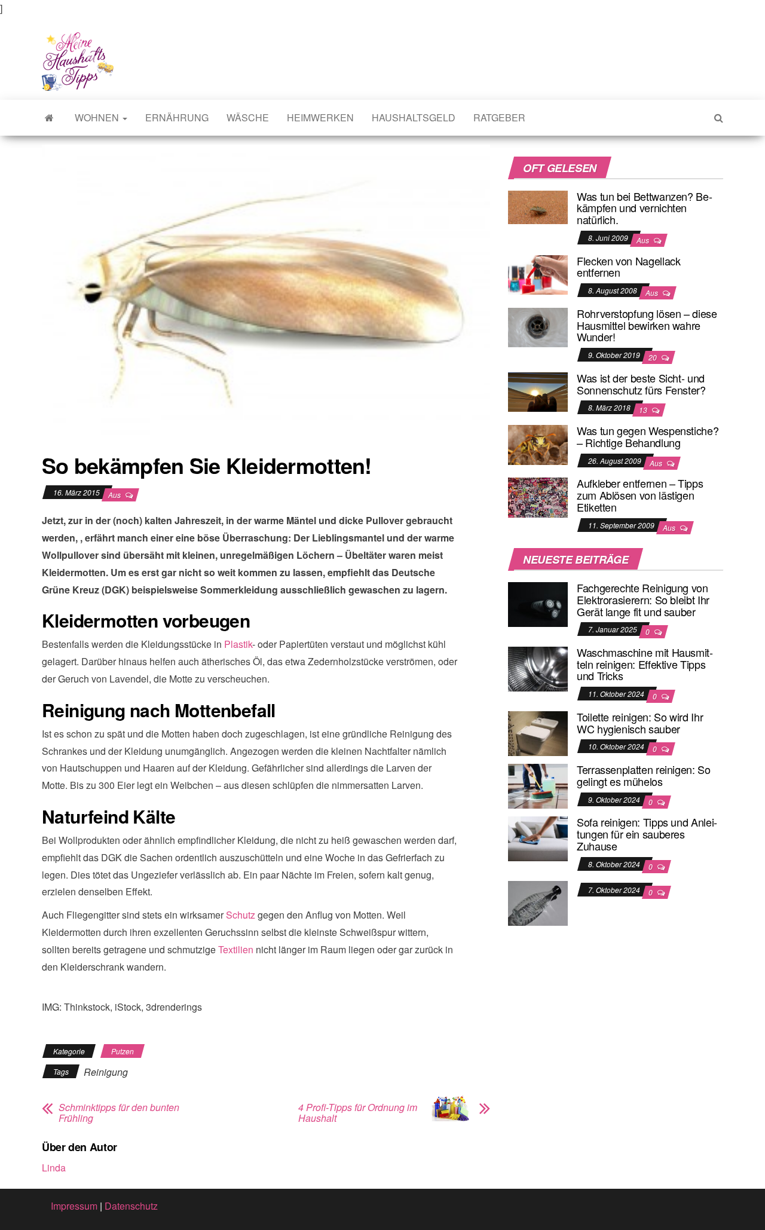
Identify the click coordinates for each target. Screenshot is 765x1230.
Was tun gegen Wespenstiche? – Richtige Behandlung (647, 436)
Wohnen (98, 117)
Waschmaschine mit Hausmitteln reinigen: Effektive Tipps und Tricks (645, 664)
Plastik (238, 644)
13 (644, 410)
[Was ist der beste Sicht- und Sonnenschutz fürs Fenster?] (538, 390)
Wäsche (248, 117)
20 (653, 357)
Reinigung (106, 1072)
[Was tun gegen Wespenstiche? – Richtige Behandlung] (538, 443)
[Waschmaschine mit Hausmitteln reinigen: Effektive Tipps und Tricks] (538, 668)
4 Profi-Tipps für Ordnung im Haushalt (357, 1113)
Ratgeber (499, 117)
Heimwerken (320, 117)
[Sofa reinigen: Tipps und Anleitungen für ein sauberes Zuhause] (538, 838)
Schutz (240, 915)
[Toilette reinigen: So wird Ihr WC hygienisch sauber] (538, 732)
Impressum (74, 1206)
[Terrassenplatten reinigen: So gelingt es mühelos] (538, 785)
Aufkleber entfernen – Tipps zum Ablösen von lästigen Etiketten (640, 495)
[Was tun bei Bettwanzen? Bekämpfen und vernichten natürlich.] (538, 206)
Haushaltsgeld (413, 117)
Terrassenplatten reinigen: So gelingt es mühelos (644, 775)
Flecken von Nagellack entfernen (628, 266)
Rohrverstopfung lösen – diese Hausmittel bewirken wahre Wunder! (647, 325)
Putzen (122, 1051)
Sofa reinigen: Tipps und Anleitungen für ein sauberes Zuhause (647, 833)
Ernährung (177, 117)
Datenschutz (131, 1206)
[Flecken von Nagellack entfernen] (538, 273)
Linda (54, 1167)
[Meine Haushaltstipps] (49, 118)
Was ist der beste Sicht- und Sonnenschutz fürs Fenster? (641, 383)
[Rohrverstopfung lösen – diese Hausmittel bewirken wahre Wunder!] (538, 326)
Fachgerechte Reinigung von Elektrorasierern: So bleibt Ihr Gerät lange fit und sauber (643, 599)
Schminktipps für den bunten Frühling (119, 1113)
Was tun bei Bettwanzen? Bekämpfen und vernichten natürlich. (644, 208)
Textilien (235, 949)
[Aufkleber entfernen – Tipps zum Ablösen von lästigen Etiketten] (538, 496)
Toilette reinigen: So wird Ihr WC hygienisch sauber (640, 722)
